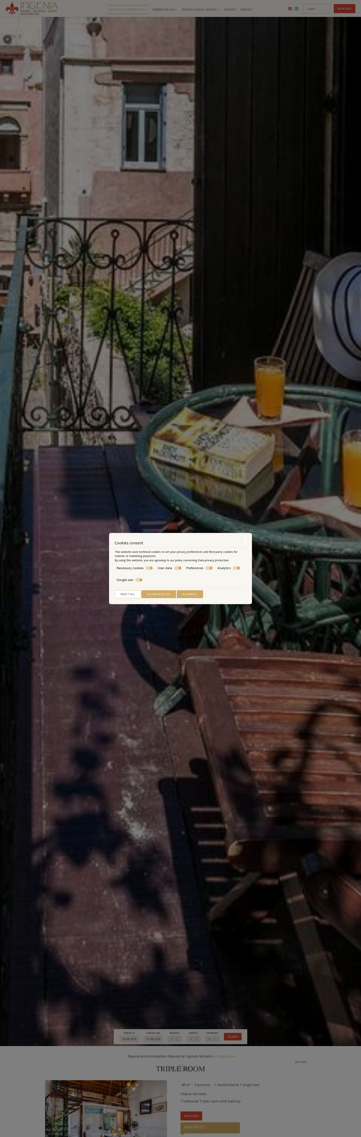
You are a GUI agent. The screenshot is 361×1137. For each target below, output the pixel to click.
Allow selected (158, 594)
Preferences (194, 568)
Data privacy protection (213, 560)
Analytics (224, 568)
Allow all (190, 594)
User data (165, 568)
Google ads (125, 580)
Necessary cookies (130, 568)
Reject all (128, 594)
